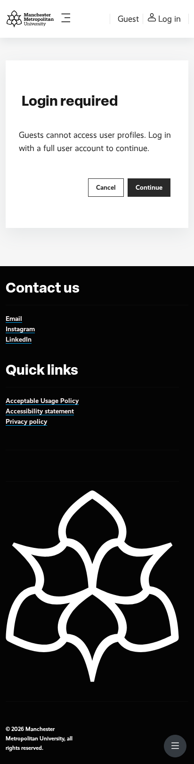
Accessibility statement (40, 411)
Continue (149, 187)
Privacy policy (26, 421)
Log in (169, 19)
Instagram (20, 329)
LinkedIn (19, 339)
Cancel (106, 187)
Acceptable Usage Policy (42, 400)
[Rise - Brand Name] (30, 19)
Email (14, 318)
